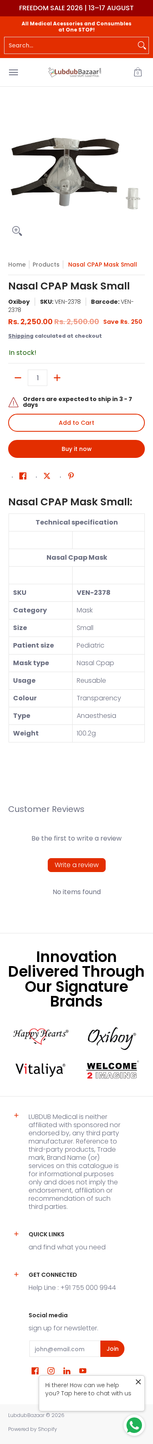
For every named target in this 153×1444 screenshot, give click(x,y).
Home (17, 264)
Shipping (20, 335)
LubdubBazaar (26, 1415)
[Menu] (13, 72)
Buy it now (77, 449)
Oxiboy (19, 302)
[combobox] (69, 45)
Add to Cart (76, 423)
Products (46, 264)
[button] (138, 72)
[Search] (142, 45)
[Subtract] (18, 377)
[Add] (57, 377)
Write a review (77, 865)
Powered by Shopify (32, 1429)
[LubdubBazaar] (74, 72)
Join (112, 1349)
